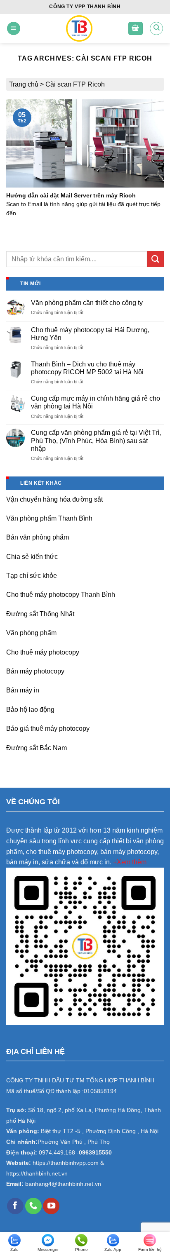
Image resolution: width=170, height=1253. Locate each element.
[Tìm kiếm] (156, 28)
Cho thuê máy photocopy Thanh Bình (60, 594)
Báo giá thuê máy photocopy (48, 728)
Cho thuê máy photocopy (42, 652)
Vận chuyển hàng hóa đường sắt (54, 499)
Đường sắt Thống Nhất (40, 613)
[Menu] (13, 28)
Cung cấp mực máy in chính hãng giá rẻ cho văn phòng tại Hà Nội (95, 402)
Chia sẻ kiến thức (32, 556)
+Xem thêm (129, 862)
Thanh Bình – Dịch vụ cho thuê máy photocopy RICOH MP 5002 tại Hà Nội (87, 368)
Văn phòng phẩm (31, 632)
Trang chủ (23, 84)
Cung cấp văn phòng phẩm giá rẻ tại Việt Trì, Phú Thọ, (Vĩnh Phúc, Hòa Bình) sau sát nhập (96, 440)
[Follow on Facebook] (15, 1206)
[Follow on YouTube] (51, 1206)
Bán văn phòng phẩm (37, 537)
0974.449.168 (57, 1153)
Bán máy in (22, 690)
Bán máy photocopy (35, 671)
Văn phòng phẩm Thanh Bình (49, 518)
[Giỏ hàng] (135, 28)
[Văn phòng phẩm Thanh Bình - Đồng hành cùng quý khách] (79, 28)
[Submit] (155, 259)
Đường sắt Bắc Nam (36, 747)
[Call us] (33, 1206)
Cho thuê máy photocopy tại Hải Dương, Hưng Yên (90, 333)
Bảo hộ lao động (30, 709)
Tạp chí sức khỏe (31, 575)
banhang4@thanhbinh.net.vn (63, 1184)
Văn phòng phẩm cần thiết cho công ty (87, 302)
